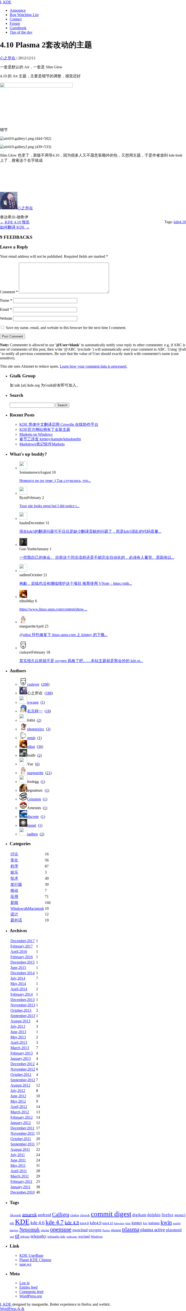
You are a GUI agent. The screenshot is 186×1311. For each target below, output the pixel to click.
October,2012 (20, 1074)
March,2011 (19, 1176)
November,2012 (22, 1069)
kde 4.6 (38, 1222)
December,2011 (22, 1128)
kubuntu (154, 1223)
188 (49, 693)
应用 (14, 897)
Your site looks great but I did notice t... (49, 506)
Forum (15, 23)
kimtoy (137, 1223)
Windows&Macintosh (27, 908)
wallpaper (71, 1236)
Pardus (106, 1230)
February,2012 (21, 1117)
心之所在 (25, 208)
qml (12, 1236)
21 (48, 773)
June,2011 (18, 1160)
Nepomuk (29, 1229)
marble (177, 1223)
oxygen (95, 1229)
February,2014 (21, 994)
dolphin (154, 1215)
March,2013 (19, 1048)
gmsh (31, 738)
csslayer (33, 684)
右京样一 (35, 711)
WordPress (8, 1309)
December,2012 (22, 1064)
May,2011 (18, 1165)
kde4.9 (95, 1223)
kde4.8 (84, 1223)
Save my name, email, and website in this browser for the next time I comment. (66, 328)
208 (45, 684)
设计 (14, 914)
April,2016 (18, 951)
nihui (31, 746)
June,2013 (18, 1032)
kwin (166, 1222)
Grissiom (34, 799)
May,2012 (18, 1101)
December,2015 (22, 962)
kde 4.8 (72, 1222)
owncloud (80, 1230)
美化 (14, 860)
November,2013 (22, 1005)
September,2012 (22, 1080)
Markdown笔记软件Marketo (42, 444)
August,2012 (20, 1085)
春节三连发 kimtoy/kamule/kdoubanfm (50, 439)
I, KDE (5, 2)
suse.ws (25, 1264)
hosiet (31, 825)
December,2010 (22, 1192)
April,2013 (18, 1042)
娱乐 (14, 872)
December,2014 (22, 973)
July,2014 (17, 978)
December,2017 (22, 941)
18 (48, 711)
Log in (24, 1283)
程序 (14, 866)
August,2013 (20, 1021)
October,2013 (20, 1010)
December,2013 (22, 1000)
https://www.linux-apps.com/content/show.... (53, 609)
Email (6, 309)
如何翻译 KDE (15, 227)
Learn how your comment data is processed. (93, 366)
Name (6, 300)
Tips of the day (21, 32)
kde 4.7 (55, 1222)
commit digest (111, 1214)
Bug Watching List (24, 15)
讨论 (14, 854)
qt (17, 1236)
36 (40, 746)
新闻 (14, 903)
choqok (85, 1215)
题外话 (16, 920)
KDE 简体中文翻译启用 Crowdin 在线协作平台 (58, 424)
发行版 (16, 884)
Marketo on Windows (36, 434)
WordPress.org (30, 1296)
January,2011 (20, 1187)
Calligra (60, 1214)
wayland (84, 1236)
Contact (16, 19)
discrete (33, 817)
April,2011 (18, 1171)
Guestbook (18, 28)
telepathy (38, 1236)
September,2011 (22, 1144)
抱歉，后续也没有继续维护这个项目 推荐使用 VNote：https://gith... (75, 583)
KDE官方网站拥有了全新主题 (44, 429)
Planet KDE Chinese (35, 1260)
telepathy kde (56, 1236)
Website (6, 318)
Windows (97, 1236)
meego (14, 1230)
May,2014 (18, 984)
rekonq (25, 1236)
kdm (128, 1223)
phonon (116, 1230)
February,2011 (21, 1181)
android (44, 1215)
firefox (167, 1214)
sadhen (32, 834)
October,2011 (20, 1139)
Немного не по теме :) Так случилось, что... (55, 480)
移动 (14, 890)
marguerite (35, 773)
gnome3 (179, 1215)
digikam (139, 1215)
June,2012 (18, 1096)
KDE (22, 1222)
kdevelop (119, 1223)
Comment (9, 292)
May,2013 (18, 1037)
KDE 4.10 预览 (15, 222)
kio (145, 1223)
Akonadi (15, 1215)
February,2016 (21, 957)
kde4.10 (180, 222)
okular (45, 1230)
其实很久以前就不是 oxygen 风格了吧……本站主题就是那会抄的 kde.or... (81, 661)
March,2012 (19, 1112)
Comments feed (31, 1292)
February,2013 (21, 1053)
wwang (33, 702)
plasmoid (174, 1230)
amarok (29, 1214)
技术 (14, 878)
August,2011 (20, 1149)
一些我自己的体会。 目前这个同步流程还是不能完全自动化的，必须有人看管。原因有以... (96, 557)
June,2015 (18, 968)
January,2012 (20, 1123)
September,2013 (22, 1016)
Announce (18, 10)
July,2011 (17, 1155)
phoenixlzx (35, 729)
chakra (74, 1215)
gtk (12, 1223)
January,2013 (20, 1058)
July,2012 (17, 1091)
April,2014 (18, 989)
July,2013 (17, 1026)
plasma (130, 1229)
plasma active (152, 1229)
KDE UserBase (31, 1255)
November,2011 (22, 1133)
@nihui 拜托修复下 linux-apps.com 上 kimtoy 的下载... (63, 635)
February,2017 (21, 946)
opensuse (60, 1229)
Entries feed (28, 1287)
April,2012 (18, 1107)
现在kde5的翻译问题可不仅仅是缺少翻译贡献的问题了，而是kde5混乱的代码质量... (90, 531)
